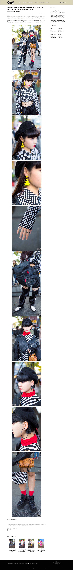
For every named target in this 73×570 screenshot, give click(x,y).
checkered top (33, 524)
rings (16, 525)
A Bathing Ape (53, 28)
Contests (33, 563)
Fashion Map (42, 2)
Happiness (15, 528)
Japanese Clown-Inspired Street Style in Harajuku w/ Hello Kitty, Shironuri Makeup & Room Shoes (22, 550)
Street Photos (30, 2)
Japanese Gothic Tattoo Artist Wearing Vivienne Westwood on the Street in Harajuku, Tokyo (31, 550)
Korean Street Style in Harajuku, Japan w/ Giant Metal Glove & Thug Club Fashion (12, 550)
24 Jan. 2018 (11, 11)
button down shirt (24, 524)
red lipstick (10, 525)
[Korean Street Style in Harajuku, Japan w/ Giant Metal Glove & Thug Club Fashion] (12, 543)
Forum (23, 563)
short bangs (22, 525)
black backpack (16, 524)
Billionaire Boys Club (61, 30)
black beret (20, 524)
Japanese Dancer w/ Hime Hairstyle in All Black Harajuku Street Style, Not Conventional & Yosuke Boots (58, 21)
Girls (10, 529)
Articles (24, 2)
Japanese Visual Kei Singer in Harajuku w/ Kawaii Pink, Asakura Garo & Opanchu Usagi (41, 550)
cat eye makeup (29, 524)
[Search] (65, 2)
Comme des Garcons (61, 31)
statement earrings (26, 525)
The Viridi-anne (60, 37)
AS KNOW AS (60, 28)
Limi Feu (59, 34)
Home (20, 2)
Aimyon (11, 528)
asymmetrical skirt (11, 524)
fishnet (42, 524)
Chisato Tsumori (53, 31)
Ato (51, 30)
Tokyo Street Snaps (17, 11)
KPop (17, 528)
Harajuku (11, 530)
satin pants (18, 525)
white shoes (31, 525)
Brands (36, 2)
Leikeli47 (20, 528)
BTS (12, 528)
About (37, 563)
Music (47, 2)
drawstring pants (38, 524)
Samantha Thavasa (53, 37)
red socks (14, 525)
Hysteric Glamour (53, 34)
